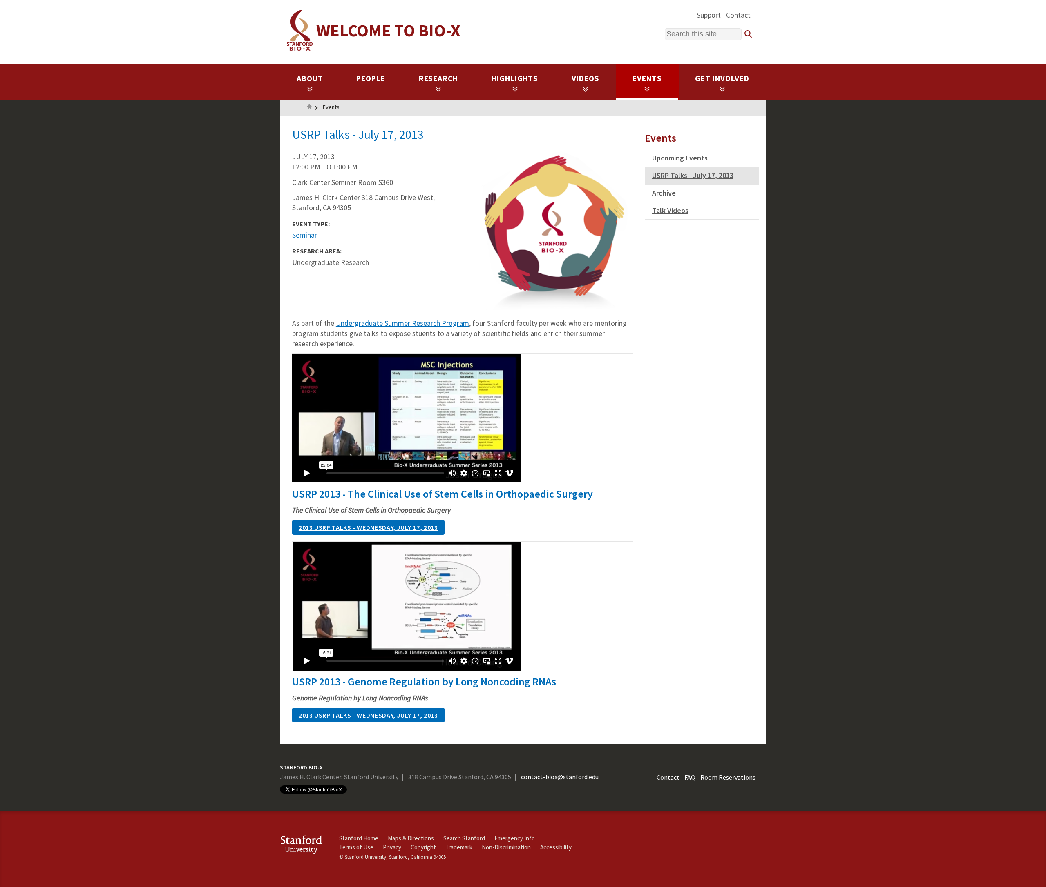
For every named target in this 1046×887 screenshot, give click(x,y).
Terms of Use (356, 847)
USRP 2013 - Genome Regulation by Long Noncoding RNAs (424, 681)
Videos (585, 78)
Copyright (423, 847)
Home (309, 108)
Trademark (458, 847)
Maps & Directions (411, 838)
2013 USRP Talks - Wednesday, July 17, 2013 (368, 527)
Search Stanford (464, 838)
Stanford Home (358, 838)
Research (438, 78)
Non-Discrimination (506, 847)
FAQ (689, 777)
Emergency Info (514, 838)
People (370, 78)
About (310, 78)
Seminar (304, 235)
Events (647, 78)
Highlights (515, 78)
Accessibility (556, 847)
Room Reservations (727, 777)
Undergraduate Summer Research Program (402, 323)
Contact (738, 15)
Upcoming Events (680, 157)
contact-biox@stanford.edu (560, 777)
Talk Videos (670, 210)
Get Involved (722, 78)
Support (709, 15)
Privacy (392, 847)
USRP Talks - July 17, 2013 (692, 175)
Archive (664, 193)
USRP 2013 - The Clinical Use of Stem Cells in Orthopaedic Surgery (442, 493)
